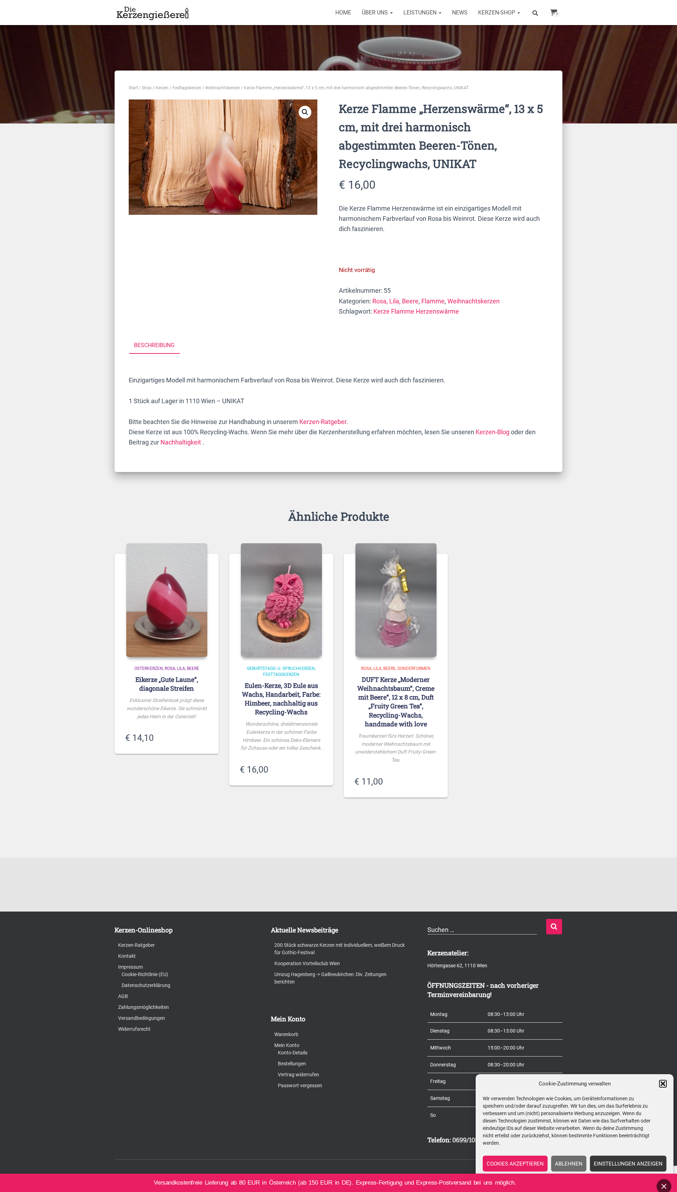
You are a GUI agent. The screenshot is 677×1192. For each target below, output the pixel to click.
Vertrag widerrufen (298, 1074)
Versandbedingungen (141, 1018)
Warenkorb (286, 1034)
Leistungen (420, 12)
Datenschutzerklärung (146, 985)
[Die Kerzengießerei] (153, 13)
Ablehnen (569, 1164)
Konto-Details (292, 1052)
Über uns (375, 12)
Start (133, 87)
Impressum (130, 967)
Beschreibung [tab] (154, 345)
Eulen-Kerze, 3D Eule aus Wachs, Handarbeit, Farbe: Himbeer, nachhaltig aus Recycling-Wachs (281, 698)
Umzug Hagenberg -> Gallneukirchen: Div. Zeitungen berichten (330, 978)
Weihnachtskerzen (222, 87)
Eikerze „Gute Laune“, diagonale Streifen (166, 683)
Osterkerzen (148, 668)
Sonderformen (414, 668)
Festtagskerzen (186, 87)
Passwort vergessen (300, 1085)
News (460, 12)
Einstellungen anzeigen (628, 1164)
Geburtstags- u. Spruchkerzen (281, 668)
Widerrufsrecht (134, 1029)
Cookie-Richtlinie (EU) (145, 974)
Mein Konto (286, 1045)
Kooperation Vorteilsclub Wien (307, 963)
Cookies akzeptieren (515, 1164)
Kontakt (127, 956)
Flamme (433, 301)
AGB (123, 996)
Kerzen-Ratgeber (322, 421)
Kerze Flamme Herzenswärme (416, 311)
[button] (662, 1083)
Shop (147, 87)
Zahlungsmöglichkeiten (143, 1007)
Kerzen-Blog (493, 432)
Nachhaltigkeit (180, 442)
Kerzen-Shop (497, 12)
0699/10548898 (474, 1140)
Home (343, 12)
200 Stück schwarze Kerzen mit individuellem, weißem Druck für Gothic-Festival (339, 948)
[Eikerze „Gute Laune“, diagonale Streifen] (166, 600)
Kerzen (162, 87)
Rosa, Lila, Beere (395, 301)
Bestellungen (292, 1063)
